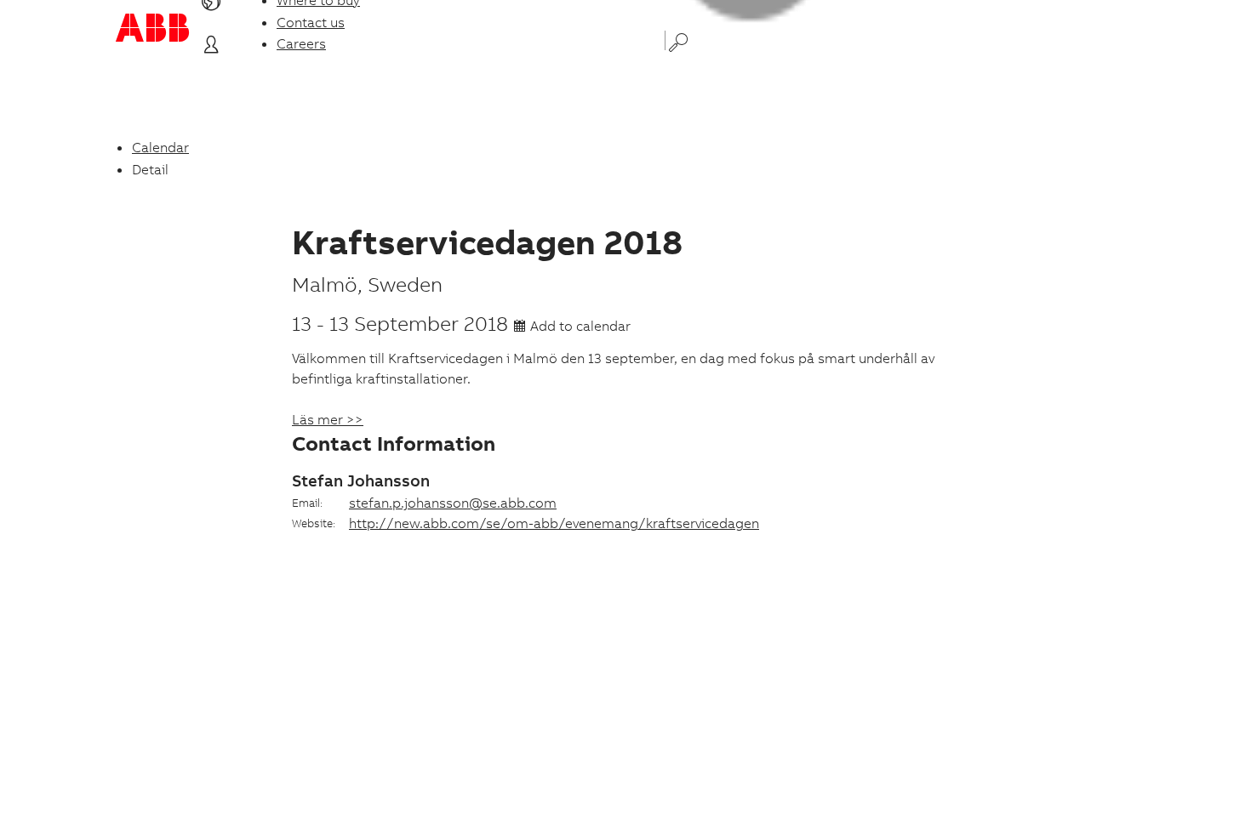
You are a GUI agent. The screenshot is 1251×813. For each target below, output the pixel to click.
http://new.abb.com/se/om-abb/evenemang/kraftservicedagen (554, 523)
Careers (301, 43)
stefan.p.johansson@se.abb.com (453, 502)
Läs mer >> (327, 419)
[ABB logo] (152, 28)
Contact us (311, 22)
